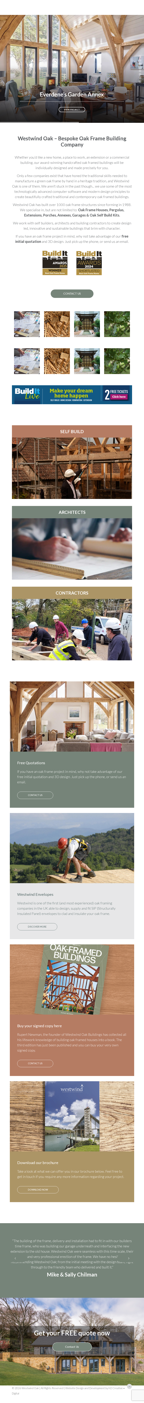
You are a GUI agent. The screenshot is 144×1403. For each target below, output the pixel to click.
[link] (72, 394)
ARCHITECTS (72, 512)
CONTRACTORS (72, 592)
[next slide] (128, 1266)
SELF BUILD (72, 431)
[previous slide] (15, 1266)
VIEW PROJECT (72, 109)
